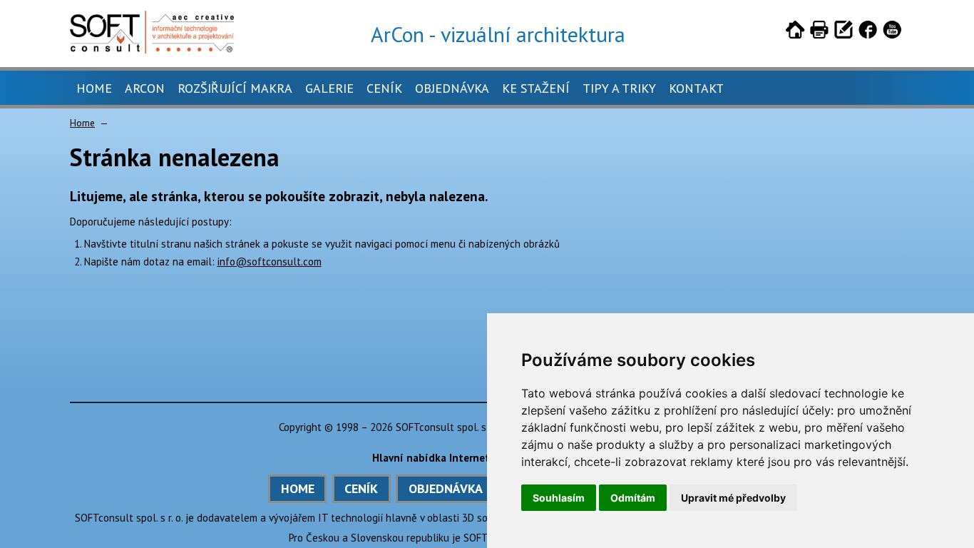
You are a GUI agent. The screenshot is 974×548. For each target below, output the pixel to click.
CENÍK (361, 488)
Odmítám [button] (632, 498)
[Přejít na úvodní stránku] (795, 32)
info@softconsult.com (269, 261)
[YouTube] (892, 32)
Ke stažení (536, 88)
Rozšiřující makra (235, 88)
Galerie (329, 88)
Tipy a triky (619, 88)
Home (94, 88)
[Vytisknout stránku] (819, 32)
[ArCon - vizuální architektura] (152, 49)
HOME (297, 488)
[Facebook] (868, 32)
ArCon (145, 88)
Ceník (384, 88)
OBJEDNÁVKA (446, 488)
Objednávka (452, 88)
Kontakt (696, 88)
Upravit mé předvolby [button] (733, 498)
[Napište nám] (843, 32)
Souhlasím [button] (559, 498)
